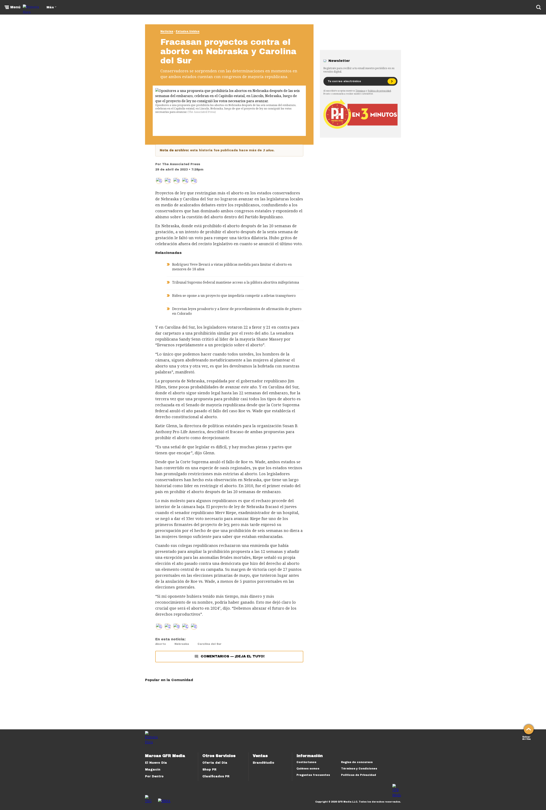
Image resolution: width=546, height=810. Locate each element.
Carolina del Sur (209, 643)
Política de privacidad (379, 90)
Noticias (166, 31)
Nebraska (181, 643)
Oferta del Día (214, 762)
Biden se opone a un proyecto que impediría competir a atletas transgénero (234, 295)
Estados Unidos (187, 31)
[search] (538, 7)
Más (50, 7)
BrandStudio (263, 762)
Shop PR (209, 769)
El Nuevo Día (156, 762)
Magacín (152, 769)
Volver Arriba (526, 737)
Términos (360, 90)
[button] (168, 181)
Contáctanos (306, 762)
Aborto (160, 643)
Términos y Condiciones (359, 768)
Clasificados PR (215, 776)
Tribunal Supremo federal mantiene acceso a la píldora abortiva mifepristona (235, 282)
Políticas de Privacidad (358, 775)
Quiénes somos (307, 768)
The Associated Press (181, 164)
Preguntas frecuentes (313, 775)
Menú (15, 7)
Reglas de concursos (357, 762)
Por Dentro (154, 776)
